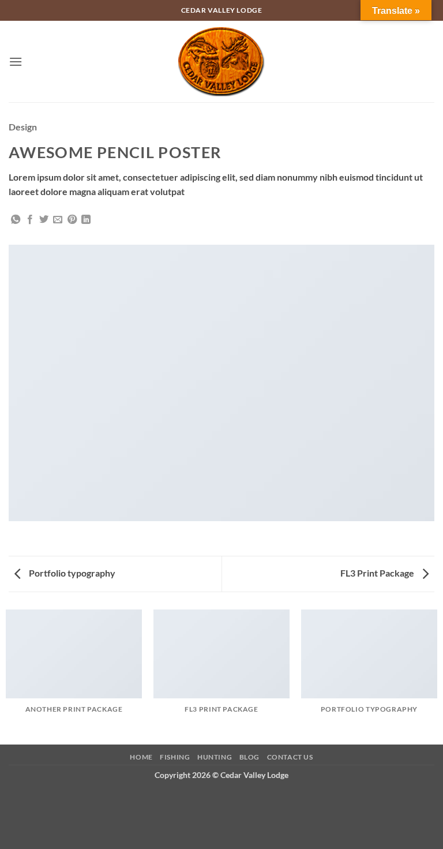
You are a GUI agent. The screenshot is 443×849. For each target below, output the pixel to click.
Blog (249, 757)
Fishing (175, 757)
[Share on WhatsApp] (15, 220)
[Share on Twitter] (43, 220)
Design (23, 126)
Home (141, 757)
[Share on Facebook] (30, 220)
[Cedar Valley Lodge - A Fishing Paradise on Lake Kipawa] (221, 61)
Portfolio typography (71, 572)
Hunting (214, 757)
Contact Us (290, 757)
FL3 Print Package (378, 572)
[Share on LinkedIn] (86, 220)
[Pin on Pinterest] (72, 220)
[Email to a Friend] (57, 220)
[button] (15, 61)
